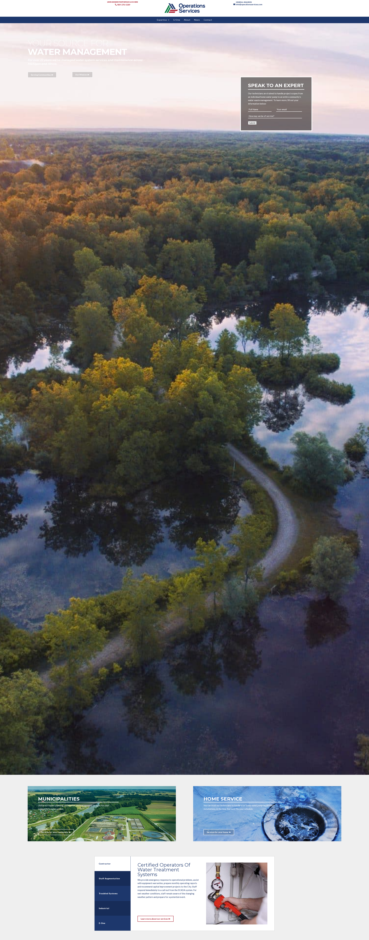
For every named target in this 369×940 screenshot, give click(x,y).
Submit (252, 123)
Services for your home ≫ (219, 832)
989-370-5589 (123, 4)
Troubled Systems (108, 893)
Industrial (104, 908)
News (197, 20)
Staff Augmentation (109, 878)
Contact (208, 20)
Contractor (105, 863)
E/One (177, 20)
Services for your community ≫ (56, 832)
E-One (102, 923)
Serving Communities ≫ (42, 75)
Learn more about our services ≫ (155, 919)
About (187, 20)
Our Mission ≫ (82, 74)
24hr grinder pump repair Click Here (122, 2)
